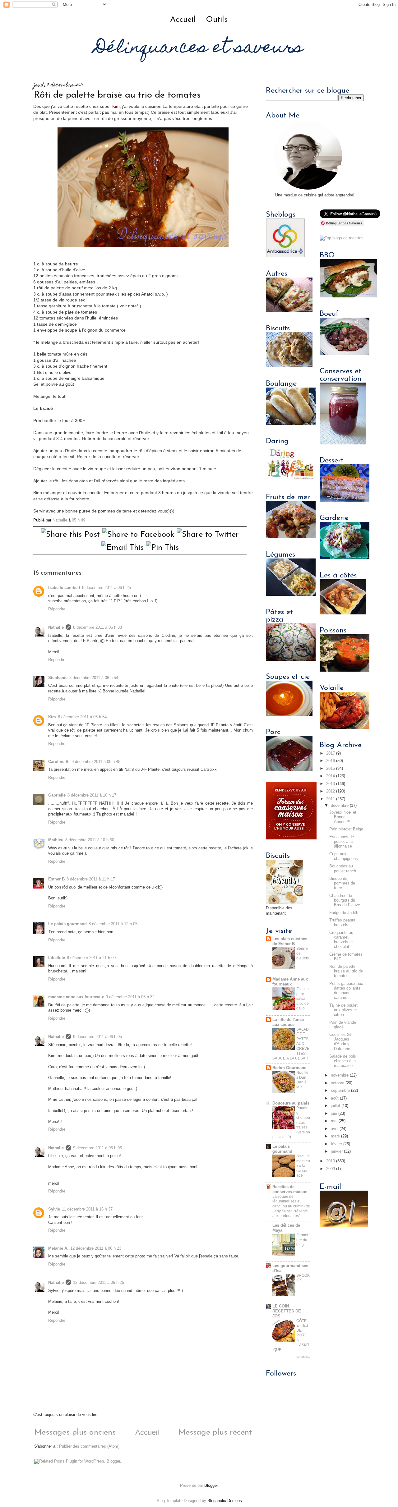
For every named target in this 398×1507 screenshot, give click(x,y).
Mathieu (55, 840)
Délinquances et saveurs (199, 48)
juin (334, 1113)
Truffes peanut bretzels (342, 922)
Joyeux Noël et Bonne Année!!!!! (342, 817)
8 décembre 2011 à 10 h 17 (91, 795)
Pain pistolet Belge (346, 829)
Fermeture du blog (302, 1240)
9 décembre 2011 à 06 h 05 (97, 1037)
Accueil (183, 20)
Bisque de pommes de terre (342, 883)
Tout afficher (302, 1357)
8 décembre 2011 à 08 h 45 (96, 762)
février (336, 1144)
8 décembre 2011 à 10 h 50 (89, 840)
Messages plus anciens (75, 1432)
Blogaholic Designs (224, 1501)
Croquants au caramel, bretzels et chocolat (341, 939)
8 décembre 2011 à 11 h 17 (91, 879)
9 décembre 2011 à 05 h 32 (130, 997)
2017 (330, 753)
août (335, 1098)
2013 (330, 784)
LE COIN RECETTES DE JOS (286, 1311)
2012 (330, 791)
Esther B (56, 879)
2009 (330, 1169)
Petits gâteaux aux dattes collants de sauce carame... (346, 990)
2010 (330, 1161)
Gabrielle (57, 795)
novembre (340, 1075)
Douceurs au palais (290, 1103)
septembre (340, 1090)
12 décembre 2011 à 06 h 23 (95, 1248)
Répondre (56, 609)
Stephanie (57, 678)
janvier (337, 1151)
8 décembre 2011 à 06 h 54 (93, 678)
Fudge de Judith (343, 913)
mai (334, 1121)
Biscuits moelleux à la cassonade (303, 1166)
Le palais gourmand (67, 924)
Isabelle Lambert (64, 588)
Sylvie (54, 1209)
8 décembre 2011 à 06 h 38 (97, 627)
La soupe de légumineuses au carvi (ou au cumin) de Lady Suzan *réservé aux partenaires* (291, 1206)
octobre (337, 1083)
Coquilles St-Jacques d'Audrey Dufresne (340, 1041)
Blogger (211, 1485)
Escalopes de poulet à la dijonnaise (341, 841)
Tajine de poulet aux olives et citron (343, 1010)
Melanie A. (58, 1248)
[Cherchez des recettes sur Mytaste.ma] (341, 238)
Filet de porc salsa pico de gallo (302, 998)
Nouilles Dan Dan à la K (302, 1079)
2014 (330, 776)
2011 (330, 799)
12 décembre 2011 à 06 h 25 (98, 1282)
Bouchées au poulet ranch (342, 868)
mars (335, 1136)
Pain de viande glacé (342, 1024)
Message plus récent (215, 1432)
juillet (335, 1106)
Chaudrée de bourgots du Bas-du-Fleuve (344, 900)
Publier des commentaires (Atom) (89, 1446)
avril (334, 1129)
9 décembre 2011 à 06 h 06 (97, 1148)
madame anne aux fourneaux (76, 997)
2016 (330, 761)
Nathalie (56, 627)
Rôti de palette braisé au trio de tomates (346, 971)
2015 (330, 768)
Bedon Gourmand (289, 1068)
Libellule (56, 958)
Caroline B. (59, 762)
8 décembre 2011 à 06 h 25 (106, 588)
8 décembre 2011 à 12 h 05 (113, 924)
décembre (340, 805)
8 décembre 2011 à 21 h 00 (91, 958)
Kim (116, 106)
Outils (217, 20)
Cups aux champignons (343, 856)
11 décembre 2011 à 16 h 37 (87, 1209)
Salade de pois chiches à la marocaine (342, 1061)
